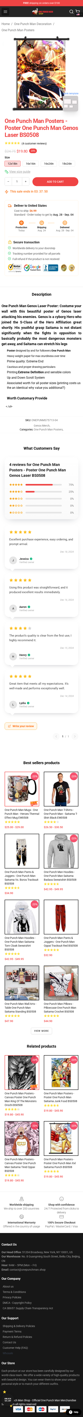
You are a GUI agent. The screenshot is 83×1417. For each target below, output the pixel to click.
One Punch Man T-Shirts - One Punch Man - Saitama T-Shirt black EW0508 (60, 813)
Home (6, 24)
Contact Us (9, 1342)
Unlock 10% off (7, 1400)
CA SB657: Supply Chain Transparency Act (28, 1308)
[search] (71, 11)
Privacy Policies (12, 1297)
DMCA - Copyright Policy (17, 1302)
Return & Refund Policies (17, 1336)
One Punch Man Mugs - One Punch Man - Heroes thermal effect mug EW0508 (22, 813)
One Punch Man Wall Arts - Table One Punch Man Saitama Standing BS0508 (20, 1007)
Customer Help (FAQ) (15, 1347)
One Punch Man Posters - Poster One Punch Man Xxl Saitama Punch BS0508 (60, 1163)
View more (41, 1031)
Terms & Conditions (14, 1291)
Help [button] (76, 1412)
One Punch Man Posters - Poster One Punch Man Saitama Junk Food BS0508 (60, 1097)
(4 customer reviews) (34, 143)
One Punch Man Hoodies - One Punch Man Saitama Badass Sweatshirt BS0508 (60, 875)
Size (7, 157)
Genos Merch (42, 425)
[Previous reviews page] (56, 736)
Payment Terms (12, 1331)
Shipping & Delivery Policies (19, 1326)
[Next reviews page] (74, 736)
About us (8, 1286)
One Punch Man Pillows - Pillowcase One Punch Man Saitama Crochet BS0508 (60, 1007)
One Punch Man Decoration (33, 24)
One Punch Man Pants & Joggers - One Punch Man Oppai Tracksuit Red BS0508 (61, 941)
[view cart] (77, 11)
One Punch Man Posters (18, 30)
